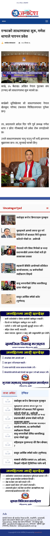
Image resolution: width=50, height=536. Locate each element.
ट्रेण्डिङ (24, 393)
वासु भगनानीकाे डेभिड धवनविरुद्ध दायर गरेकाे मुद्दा (29, 436)
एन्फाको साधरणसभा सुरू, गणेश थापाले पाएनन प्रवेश (23, 34)
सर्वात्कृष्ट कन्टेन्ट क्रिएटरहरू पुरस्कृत (32, 217)
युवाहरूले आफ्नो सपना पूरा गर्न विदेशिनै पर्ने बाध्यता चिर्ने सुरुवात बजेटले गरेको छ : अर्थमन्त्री (31, 235)
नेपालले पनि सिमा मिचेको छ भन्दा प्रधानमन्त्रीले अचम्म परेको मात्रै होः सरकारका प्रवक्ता (32, 252)
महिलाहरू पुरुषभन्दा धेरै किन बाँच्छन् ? (30, 444)
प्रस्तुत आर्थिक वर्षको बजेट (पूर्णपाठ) (30, 453)
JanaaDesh (38, 532)
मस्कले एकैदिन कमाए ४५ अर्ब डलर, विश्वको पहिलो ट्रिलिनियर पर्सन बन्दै (30, 462)
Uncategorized (12, 208)
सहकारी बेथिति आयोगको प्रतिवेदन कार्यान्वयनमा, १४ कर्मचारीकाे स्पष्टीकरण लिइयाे (32, 270)
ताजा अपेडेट (9, 393)
